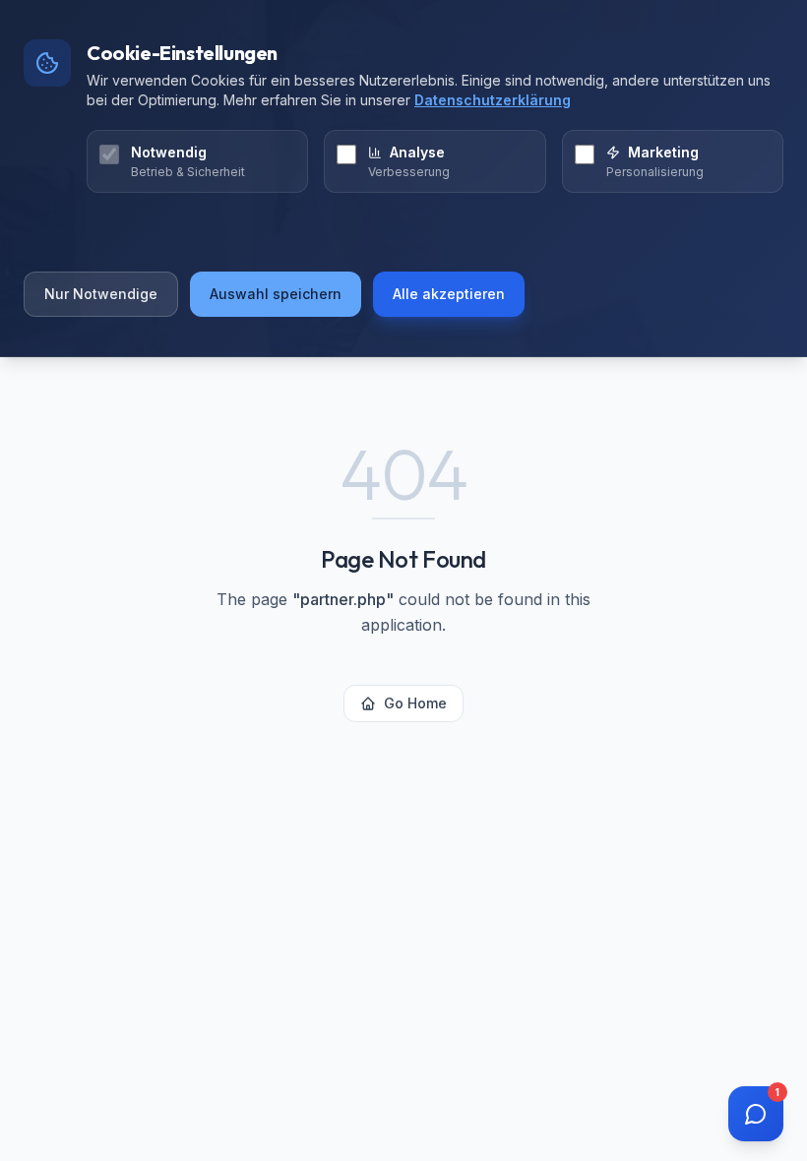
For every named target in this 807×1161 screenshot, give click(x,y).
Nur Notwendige (100, 293)
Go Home (415, 703)
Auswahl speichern (275, 293)
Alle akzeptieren (449, 293)
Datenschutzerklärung (492, 100)
